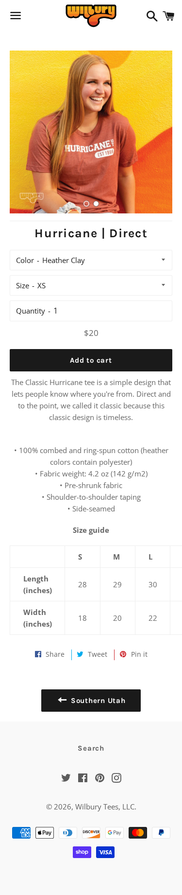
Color (25, 260)
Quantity (30, 311)
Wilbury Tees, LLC (104, 806)
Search (91, 748)
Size (22, 285)
